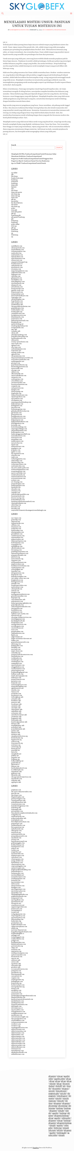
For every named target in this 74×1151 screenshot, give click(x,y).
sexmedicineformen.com (19, 1004)
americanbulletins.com (18, 375)
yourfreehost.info (17, 304)
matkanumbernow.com (18, 562)
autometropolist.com (18, 383)
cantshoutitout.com (17, 536)
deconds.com (15, 508)
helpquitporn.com (17, 420)
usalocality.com (16, 253)
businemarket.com (17, 873)
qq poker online (59, 1078)
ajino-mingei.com (17, 303)
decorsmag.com (16, 550)
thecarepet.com (16, 795)
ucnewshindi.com (17, 820)
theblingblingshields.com (19, 894)
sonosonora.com (16, 319)
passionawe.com (16, 994)
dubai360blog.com (17, 919)
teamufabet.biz (16, 545)
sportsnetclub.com (17, 854)
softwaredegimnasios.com (20, 469)
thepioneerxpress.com (18, 541)
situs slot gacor (62, 1096)
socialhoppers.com (17, 626)
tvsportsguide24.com (18, 916)
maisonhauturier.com (18, 436)
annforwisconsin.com (18, 273)
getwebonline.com (17, 631)
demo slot (14, 185)
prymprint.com (16, 971)
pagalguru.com (16, 448)
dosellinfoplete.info (17, 725)
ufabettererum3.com (18, 1029)
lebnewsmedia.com (17, 317)
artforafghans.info (17, 697)
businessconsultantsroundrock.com (23, 501)
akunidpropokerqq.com (19, 335)
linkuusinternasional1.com (20, 321)
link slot (13, 187)
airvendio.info (16, 699)
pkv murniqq (62, 1105)
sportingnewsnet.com (18, 889)
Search (13, 145)
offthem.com (15, 525)
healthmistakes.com (18, 942)
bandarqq (14, 180)
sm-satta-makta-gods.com (20, 468)
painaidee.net (15, 880)
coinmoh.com (15, 386)
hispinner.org (15, 598)
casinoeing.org (16, 747)
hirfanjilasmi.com (17, 981)
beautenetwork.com (17, 496)
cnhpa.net (14, 948)
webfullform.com (16, 546)
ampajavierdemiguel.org (19, 262)
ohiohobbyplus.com (17, 299)
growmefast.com (16, 923)
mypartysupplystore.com (19, 271)
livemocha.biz (15, 748)
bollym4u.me (15, 759)
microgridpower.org (17, 987)
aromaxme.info (16, 713)
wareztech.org (16, 832)
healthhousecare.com (18, 416)
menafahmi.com (16, 439)
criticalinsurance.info (18, 600)
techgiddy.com (16, 815)
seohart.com (15, 480)
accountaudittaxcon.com (19, 969)
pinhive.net (15, 756)
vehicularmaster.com (18, 258)
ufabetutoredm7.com (18, 1045)
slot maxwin (56, 1088)
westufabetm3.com (17, 1051)
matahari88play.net (17, 875)
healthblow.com (16, 610)
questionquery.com (17, 670)
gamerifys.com (16, 520)
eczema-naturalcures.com (19, 342)
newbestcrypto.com (17, 855)
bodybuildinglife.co (17, 933)
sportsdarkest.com (17, 882)
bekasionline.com (17, 530)
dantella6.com (16, 571)
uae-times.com (16, 518)
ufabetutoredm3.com (18, 1043)
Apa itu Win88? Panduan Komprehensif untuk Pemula (28, 163)
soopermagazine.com (18, 471)
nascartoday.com (16, 443)
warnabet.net (15, 757)
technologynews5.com (18, 459)
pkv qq (13, 199)
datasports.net (16, 903)
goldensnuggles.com (18, 843)
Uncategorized (60, 30)
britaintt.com (15, 507)
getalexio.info (15, 967)
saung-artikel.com (17, 861)
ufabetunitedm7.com (18, 1040)
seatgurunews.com (17, 328)
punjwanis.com (16, 790)
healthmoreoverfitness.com (20, 566)
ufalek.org (14, 928)
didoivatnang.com (17, 391)
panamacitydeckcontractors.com (22, 654)
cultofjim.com (15, 276)
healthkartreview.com (18, 418)
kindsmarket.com (17, 646)
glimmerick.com (16, 278)
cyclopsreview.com (17, 388)
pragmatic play (54, 1093)
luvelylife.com (15, 647)
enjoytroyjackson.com (18, 397)
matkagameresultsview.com (20, 594)
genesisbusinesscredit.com (20, 642)
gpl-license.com (16, 413)
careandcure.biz (16, 976)
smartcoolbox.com (17, 1010)
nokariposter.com (17, 601)
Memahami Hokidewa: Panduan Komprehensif (26, 156)
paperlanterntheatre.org (19, 365)
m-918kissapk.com (17, 770)
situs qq (14, 226)
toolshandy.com (16, 658)
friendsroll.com (16, 322)
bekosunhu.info (16, 720)
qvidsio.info (15, 731)
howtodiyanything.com (18, 427)
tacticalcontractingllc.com (19, 1017)
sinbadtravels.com (17, 829)
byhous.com (15, 766)
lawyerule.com (16, 683)
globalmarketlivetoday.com (20, 411)
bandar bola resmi (17, 178)
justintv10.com (16, 681)
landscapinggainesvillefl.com (20, 434)
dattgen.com (15, 390)
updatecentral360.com (18, 955)
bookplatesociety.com (18, 315)
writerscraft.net (16, 615)
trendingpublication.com (19, 1027)
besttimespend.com (17, 974)
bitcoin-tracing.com (17, 498)
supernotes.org (16, 951)
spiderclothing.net (17, 324)
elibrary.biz (15, 340)
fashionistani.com (17, 404)
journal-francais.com (18, 679)
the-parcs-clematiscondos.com (21, 792)
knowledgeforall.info (18, 621)
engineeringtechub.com (19, 907)
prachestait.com (16, 695)
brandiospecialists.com (19, 585)
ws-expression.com (17, 453)
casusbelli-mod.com (18, 313)
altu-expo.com (16, 347)
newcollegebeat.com (18, 281)
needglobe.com (16, 990)
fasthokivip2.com (17, 862)
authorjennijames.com (18, 349)
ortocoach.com (16, 992)
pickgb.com (15, 941)
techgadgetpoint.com (18, 914)
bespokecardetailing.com (19, 336)
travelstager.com (16, 660)
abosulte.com (15, 489)
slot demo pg (15, 194)
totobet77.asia (16, 1024)
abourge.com (15, 370)
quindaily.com (16, 487)
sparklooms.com (16, 1015)
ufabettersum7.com (17, 1033)
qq (12, 233)
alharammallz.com (17, 374)
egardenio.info (16, 964)
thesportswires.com (17, 886)
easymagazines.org (17, 980)
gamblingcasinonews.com (19, 552)
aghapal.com (15, 345)
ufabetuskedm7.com (18, 1042)
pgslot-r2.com (16, 452)
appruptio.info (16, 782)
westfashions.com (17, 656)
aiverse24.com (16, 491)
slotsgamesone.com (17, 573)
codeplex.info (15, 331)
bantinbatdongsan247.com (20, 806)
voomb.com (15, 912)
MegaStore (36, 1148)
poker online (15, 224)
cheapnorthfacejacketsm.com (21, 306)
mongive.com (15, 592)
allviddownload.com (17, 548)
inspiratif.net (15, 521)
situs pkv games (16, 212)
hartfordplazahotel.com (19, 768)
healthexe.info (16, 701)
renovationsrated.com (18, 477)
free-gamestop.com (17, 827)
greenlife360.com (16, 534)
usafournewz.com (17, 255)
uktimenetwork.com (18, 248)
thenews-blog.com (17, 462)
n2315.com (14, 630)
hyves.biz (14, 752)
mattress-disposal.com (18, 930)
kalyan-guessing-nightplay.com (21, 603)
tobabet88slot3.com (17, 1020)
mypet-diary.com (16, 651)
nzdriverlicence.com (17, 446)
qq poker (55, 1113)
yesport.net (15, 848)
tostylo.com (15, 850)
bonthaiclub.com (16, 312)
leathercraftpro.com (17, 985)
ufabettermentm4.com (18, 1031)
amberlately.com (16, 266)
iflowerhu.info (16, 775)
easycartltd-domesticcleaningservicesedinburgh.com (28, 510)
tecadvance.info (16, 704)
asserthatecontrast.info (19, 715)
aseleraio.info (15, 960)
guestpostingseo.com (18, 799)
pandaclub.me (16, 763)
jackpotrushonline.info (18, 818)
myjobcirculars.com (17, 564)
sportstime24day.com (18, 891)
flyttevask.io (15, 764)
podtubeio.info (16, 727)
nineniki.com (15, 583)
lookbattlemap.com (17, 845)
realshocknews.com (17, 939)
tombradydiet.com (17, 310)
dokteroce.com (16, 678)
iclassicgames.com (17, 859)
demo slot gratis (16, 192)
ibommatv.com (16, 527)
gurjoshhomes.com (17, 308)
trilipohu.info (15, 780)
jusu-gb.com (15, 793)
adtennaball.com (16, 589)
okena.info (14, 333)
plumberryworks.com (18, 997)
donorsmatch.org (17, 743)
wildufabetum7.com (17, 1054)
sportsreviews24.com (18, 918)
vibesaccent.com (16, 260)
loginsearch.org (16, 740)
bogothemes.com (17, 301)
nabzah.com (15, 591)
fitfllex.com (15, 640)
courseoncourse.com (18, 804)
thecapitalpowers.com (18, 1019)
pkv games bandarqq (18, 217)
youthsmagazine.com (18, 878)
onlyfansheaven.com (17, 633)
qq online (14, 173)
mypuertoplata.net (17, 539)
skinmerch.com (16, 285)
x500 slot (52, 1091)
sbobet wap (58, 1128)
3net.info (14, 329)
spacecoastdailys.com (18, 473)
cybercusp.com (16, 505)
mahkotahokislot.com (18, 925)
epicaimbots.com (17, 399)
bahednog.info (16, 808)
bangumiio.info (16, 718)
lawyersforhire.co (17, 871)
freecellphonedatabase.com (20, 822)
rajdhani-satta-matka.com (20, 614)
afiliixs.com (15, 372)
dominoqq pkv (16, 215)
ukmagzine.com (16, 831)
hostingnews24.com (17, 423)
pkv (12, 174)
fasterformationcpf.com (19, 841)
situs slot (53, 1083)
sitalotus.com (15, 949)
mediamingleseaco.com (19, 685)
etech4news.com (16, 400)
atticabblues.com (17, 381)
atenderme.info (16, 717)
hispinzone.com (16, 575)
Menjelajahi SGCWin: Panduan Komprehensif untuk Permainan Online (33, 154)
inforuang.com (16, 644)
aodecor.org (15, 741)
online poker (66, 1118)
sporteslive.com (16, 893)
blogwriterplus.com (17, 797)
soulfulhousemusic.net (18, 1013)
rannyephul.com (16, 663)
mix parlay (14, 201)
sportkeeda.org (16, 973)
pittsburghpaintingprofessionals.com (23, 996)
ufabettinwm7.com (17, 1035)
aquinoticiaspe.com (17, 868)
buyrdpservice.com (17, 847)
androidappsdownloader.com (21, 607)
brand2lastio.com (17, 623)
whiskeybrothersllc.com (19, 1052)
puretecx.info (15, 702)
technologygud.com (17, 937)
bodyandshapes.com (18, 500)
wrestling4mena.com (18, 619)
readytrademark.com (18, 475)
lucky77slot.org (16, 921)
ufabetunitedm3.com (18, 1038)
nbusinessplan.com (17, 532)
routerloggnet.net (17, 569)
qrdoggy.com (15, 935)
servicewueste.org (17, 559)
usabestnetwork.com (18, 834)
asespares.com (16, 377)
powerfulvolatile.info (18, 729)
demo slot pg (15, 196)
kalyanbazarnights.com (18, 576)
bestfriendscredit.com (18, 338)
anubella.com (15, 493)
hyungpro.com (16, 887)
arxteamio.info (16, 965)
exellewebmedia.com (18, 825)
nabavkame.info (16, 772)
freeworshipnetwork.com (19, 367)
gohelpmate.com (16, 612)
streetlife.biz (15, 750)
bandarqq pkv (61, 1133)
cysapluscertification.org (19, 736)
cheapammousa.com (18, 356)
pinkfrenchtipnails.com (18, 896)
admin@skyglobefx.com (19, 30)
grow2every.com (16, 414)
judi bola (60, 1130)
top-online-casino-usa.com (20, 578)
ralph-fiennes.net (17, 637)
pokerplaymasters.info (18, 802)
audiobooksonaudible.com (20, 494)
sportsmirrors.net (17, 902)
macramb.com (16, 649)
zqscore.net (15, 958)
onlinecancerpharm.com (19, 926)
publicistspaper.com (18, 485)
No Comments (48, 30)
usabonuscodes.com (18, 466)
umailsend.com (16, 838)
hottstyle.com (15, 425)
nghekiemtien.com (17, 688)
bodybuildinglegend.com (19, 672)
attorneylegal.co (16, 910)
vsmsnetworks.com (17, 523)
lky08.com (14, 635)
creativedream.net (17, 628)
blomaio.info (15, 724)
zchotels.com (15, 455)
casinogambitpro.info (18, 800)
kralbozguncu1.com (17, 432)
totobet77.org (15, 1026)
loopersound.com (17, 292)
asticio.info (15, 962)
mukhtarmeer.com (17, 441)
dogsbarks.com (16, 393)
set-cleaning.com (16, 482)
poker (13, 208)
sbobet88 (59, 1086)
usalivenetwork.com (17, 816)
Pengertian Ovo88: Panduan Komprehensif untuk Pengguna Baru (32, 159)
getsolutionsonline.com (19, 596)
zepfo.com (14, 457)
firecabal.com (15, 407)
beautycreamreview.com (19, 384)
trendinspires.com (17, 662)
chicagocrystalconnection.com (21, 777)
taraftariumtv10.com (18, 669)
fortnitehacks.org (17, 738)
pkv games (52, 1076)
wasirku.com (15, 690)
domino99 (14, 182)
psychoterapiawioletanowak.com (22, 999)
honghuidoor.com (17, 580)
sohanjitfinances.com (18, 1011)
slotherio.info (15, 734)
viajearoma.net (16, 351)
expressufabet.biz (17, 537)
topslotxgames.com (17, 568)
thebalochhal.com (17, 257)
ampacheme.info (16, 709)
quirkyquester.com (17, 1003)
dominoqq (14, 221)
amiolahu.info (16, 708)
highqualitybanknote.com (19, 422)
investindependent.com (19, 430)
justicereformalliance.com (19, 296)
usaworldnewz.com (17, 250)
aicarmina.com (16, 269)
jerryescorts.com (16, 909)
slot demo (14, 176)
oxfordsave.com (16, 857)
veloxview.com (16, 1049)
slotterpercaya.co (17, 1008)
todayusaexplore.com (18, 251)
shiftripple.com (16, 1006)
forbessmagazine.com (18, 409)
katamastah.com (16, 957)
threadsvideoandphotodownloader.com (24, 813)
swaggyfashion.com (17, 667)
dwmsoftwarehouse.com (19, 395)
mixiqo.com (15, 988)
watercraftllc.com (17, 368)
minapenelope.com (17, 294)
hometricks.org (16, 983)
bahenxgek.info (16, 809)
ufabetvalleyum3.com (18, 1047)
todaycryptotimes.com (18, 464)
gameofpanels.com (17, 605)
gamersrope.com (16, 824)
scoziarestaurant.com (18, 478)
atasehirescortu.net (17, 905)
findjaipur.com (16, 274)
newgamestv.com (16, 898)
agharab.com (15, 354)
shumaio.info (15, 732)
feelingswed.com (16, 406)
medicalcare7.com (17, 587)
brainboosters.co (17, 264)
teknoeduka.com (16, 461)
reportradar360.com (17, 665)
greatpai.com (15, 363)
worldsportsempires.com (19, 953)
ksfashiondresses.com (18, 944)
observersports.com (17, 864)
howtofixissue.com (17, 543)
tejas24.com (15, 692)
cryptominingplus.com (18, 866)
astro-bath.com (16, 344)
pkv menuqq (53, 1105)
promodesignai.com (17, 484)
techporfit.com (16, 529)
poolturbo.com (16, 694)
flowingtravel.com (17, 582)
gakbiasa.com (15, 773)
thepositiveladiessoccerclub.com (22, 358)
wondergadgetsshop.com (19, 326)
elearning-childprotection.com (21, 617)
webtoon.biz (15, 884)
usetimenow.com (16, 608)
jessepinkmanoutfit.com (19, 836)
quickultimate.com (17, 1001)
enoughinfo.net (16, 754)
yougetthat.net (16, 852)
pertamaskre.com (17, 811)
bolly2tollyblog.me (17, 761)
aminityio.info (16, 706)
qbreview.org (15, 557)
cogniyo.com (15, 978)
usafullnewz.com (16, 246)
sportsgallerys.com (17, 900)
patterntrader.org (17, 946)
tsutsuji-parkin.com (17, 352)
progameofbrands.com (18, 555)
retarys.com (15, 839)
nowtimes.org (15, 745)
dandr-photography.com (19, 676)
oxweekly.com (15, 653)
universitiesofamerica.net (19, 553)
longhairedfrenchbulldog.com (21, 870)
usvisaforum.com (17, 287)
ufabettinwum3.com (17, 1036)
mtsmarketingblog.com (19, 686)
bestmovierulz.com (17, 289)
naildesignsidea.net (17, 361)
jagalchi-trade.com (17, 290)
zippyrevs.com (16, 560)
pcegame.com (15, 450)
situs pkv (14, 210)
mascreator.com (16, 437)
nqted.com (14, 445)
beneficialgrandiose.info (19, 722)
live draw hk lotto (17, 203)
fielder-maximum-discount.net (21, 638)
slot (12, 189)
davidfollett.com (16, 280)
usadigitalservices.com (18, 624)
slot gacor (65, 1088)
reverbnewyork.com (17, 283)
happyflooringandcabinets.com (21, 932)
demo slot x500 (61, 1091)
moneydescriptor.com (18, 877)
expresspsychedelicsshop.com (21, 402)
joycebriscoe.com (17, 267)
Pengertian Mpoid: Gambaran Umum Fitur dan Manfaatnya (30, 161)
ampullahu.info (16, 711)
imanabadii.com (16, 779)
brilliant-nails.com (17, 674)
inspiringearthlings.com (19, 429)
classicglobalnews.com (18, 503)
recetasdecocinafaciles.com (20, 359)
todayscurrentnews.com (19, 1022)
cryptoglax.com (16, 297)
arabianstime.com (17, 379)
